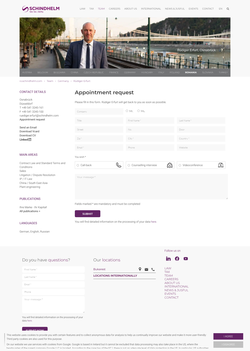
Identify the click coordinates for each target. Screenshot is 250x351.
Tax (167, 272)
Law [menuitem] (82, 8)
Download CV (28, 135)
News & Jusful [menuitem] (175, 8)
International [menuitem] (151, 8)
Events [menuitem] (193, 8)
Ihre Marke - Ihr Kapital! (33, 207)
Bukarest (99, 269)
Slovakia (207, 72)
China (74, 72)
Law (167, 268)
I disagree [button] (228, 344)
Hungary (147, 72)
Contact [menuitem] (208, 8)
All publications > (30, 211)
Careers (171, 279)
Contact (171, 297)
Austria (27, 72)
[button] (212, 340)
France (114, 72)
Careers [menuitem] (114, 8)
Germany (130, 72)
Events (170, 294)
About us (172, 283)
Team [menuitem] (101, 8)
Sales (23, 171)
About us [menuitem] (130, 8)
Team (168, 275)
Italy (161, 72)
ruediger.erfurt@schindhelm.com (39, 115)
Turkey (223, 72)
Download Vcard (29, 131)
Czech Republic (94, 72)
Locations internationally (115, 275)
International (176, 286)
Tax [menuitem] (91, 8)
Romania (191, 72)
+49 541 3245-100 (33, 111)
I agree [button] (228, 336)
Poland (175, 72)
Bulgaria (59, 72)
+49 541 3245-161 (33, 107)
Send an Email (28, 127)
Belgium (42, 72)
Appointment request (32, 119)
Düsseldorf (26, 103)
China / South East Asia (33, 183)
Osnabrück (26, 99)
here (153, 221)
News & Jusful (176, 290)
